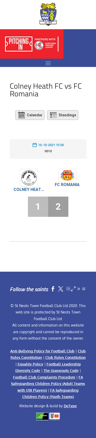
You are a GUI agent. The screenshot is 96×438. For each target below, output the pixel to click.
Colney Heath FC (29, 189)
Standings (67, 115)
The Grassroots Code (61, 370)
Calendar (34, 115)
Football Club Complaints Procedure (44, 377)
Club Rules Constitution (65, 357)
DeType (70, 406)
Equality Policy (30, 364)
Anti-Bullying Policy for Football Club (42, 351)
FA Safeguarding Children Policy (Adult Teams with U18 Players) (48, 383)
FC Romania (67, 184)
